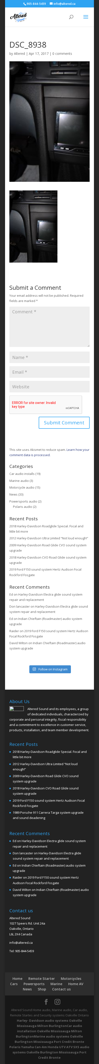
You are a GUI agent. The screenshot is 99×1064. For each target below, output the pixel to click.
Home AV (75, 984)
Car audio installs (22, 474)
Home (17, 978)
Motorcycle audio (21, 487)
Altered (19, 53)
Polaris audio (22, 506)
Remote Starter (41, 978)
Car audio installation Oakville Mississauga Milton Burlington (49, 1031)
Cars (14, 984)
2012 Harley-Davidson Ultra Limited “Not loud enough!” (48, 538)
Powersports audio (23, 501)
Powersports (34, 984)
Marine (56, 984)
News (13, 494)
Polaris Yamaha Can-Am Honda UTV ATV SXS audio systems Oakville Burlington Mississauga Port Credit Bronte (49, 1052)
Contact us (61, 989)
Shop (42, 989)
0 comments (62, 53)
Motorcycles (71, 978)
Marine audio (19, 480)
